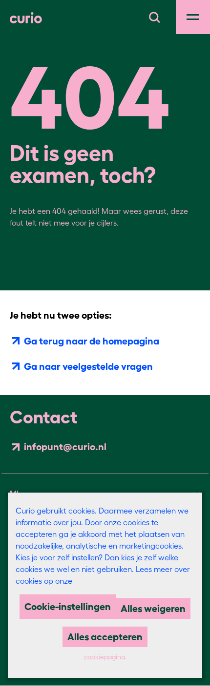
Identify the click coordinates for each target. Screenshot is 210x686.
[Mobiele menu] (193, 17)
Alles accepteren (105, 636)
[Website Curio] (26, 17)
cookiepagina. (105, 657)
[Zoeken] (154, 16)
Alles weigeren (153, 608)
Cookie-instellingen (67, 606)
